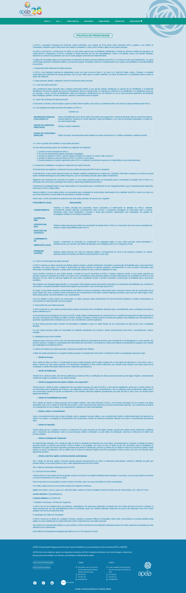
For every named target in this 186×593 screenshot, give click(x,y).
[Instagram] (43, 583)
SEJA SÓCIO (88, 21)
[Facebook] (34, 583)
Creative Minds (104, 589)
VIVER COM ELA (73, 21)
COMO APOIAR (104, 21)
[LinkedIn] (52, 583)
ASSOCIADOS (135, 21)
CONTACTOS (119, 21)
